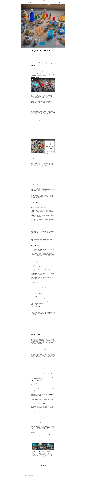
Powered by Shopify (31, 475)
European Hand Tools (28, 475)
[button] (59, 2)
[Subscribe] (48, 467)
